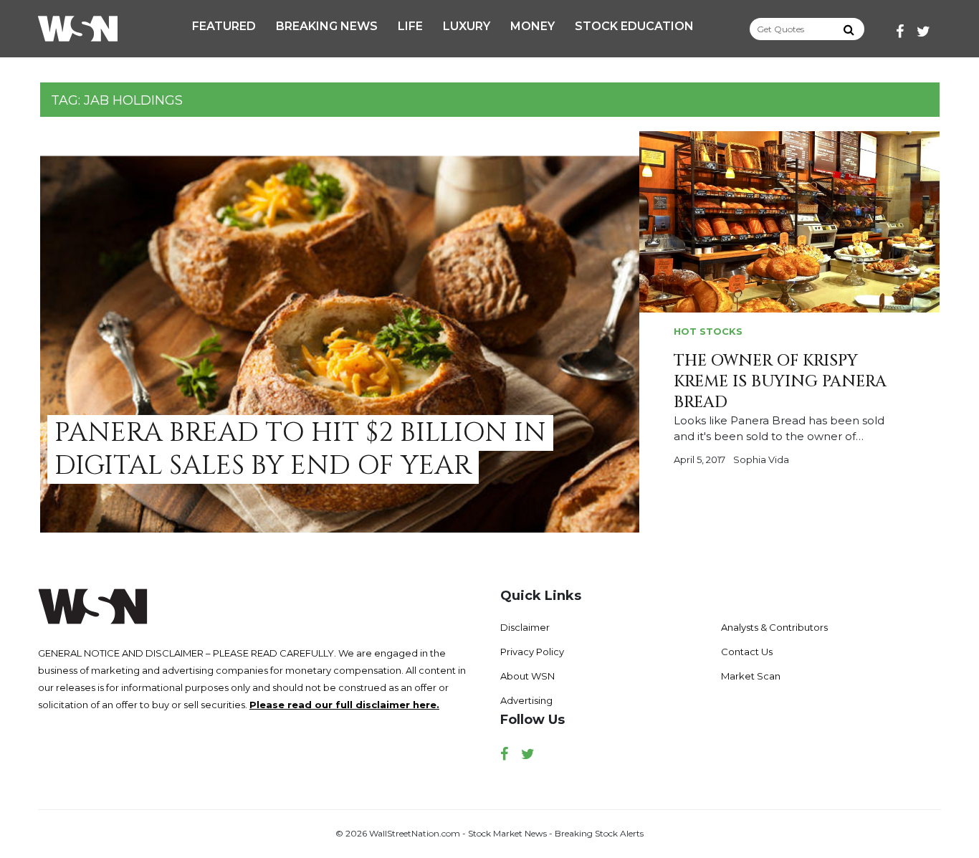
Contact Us (747, 651)
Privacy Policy (532, 651)
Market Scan (750, 676)
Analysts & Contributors (774, 627)
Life (410, 26)
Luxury (466, 26)
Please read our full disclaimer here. (344, 704)
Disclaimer (525, 627)
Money (532, 26)
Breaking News (327, 26)
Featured (224, 26)
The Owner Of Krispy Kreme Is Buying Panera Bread (780, 382)
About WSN (527, 676)
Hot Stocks (708, 331)
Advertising (526, 700)
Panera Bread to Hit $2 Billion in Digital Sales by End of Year (300, 449)
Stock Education (634, 26)
